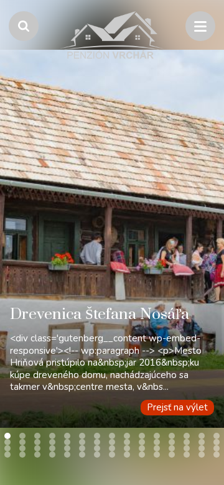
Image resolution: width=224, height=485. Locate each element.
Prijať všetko (112, 417)
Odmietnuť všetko (112, 448)
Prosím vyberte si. (63, 383)
